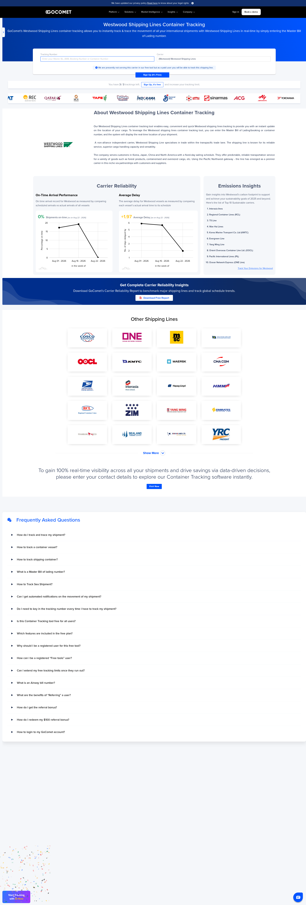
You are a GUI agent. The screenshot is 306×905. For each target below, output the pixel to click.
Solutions (129, 12)
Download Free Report (156, 298)
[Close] (192, 3)
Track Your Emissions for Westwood (255, 268)
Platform (113, 12)
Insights (171, 12)
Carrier (160, 54)
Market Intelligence (150, 12)
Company (187, 12)
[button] (298, 897)
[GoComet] (58, 12)
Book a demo (251, 12)
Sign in (235, 12)
